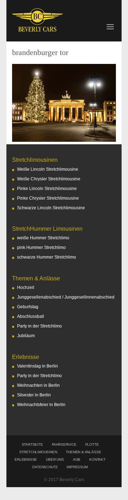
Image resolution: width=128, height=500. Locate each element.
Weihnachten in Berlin (38, 385)
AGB (76, 459)
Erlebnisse (26, 459)
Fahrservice (64, 444)
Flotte (92, 444)
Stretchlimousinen (38, 452)
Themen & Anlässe (83, 452)
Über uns (55, 459)
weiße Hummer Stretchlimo (43, 237)
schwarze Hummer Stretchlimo (46, 257)
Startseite (32, 444)
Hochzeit (25, 287)
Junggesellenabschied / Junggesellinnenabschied (65, 297)
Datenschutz (45, 467)
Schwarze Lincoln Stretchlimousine (51, 207)
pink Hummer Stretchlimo (41, 247)
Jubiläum (26, 335)
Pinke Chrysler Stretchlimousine (48, 198)
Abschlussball (30, 316)
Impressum (76, 467)
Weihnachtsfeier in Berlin (41, 404)
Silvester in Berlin (34, 395)
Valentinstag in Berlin (37, 366)
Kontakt (97, 459)
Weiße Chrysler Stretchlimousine (48, 178)
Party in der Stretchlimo (39, 326)
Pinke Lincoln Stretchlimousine (47, 188)
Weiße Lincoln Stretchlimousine (47, 169)
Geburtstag (27, 306)
